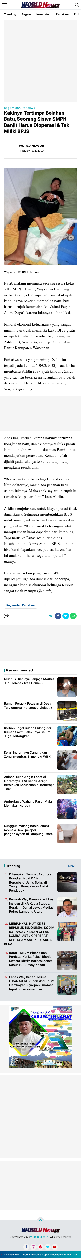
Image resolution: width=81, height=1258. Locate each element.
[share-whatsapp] (73, 616)
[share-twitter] (65, 616)
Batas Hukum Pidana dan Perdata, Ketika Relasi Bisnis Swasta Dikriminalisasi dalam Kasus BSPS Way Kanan (30, 959)
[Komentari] (6, 616)
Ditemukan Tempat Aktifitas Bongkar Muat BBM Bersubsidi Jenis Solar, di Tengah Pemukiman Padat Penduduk (30, 882)
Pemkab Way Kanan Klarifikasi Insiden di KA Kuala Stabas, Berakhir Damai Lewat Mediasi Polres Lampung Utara (31, 905)
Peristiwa (62, 14)
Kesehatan (43, 14)
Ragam (26, 14)
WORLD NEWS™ (39, 1236)
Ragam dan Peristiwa (19, 108)
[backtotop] (40, 1220)
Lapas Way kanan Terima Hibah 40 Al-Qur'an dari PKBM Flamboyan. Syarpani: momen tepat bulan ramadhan (32, 983)
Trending (10, 14)
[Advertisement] (40, 60)
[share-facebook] (58, 616)
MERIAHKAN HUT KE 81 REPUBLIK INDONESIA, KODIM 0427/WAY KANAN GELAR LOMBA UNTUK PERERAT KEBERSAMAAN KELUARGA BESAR (29, 934)
